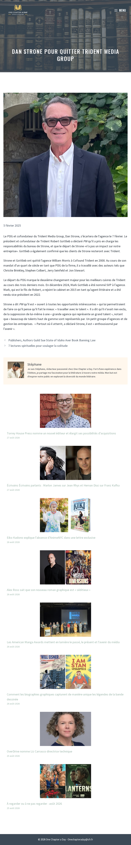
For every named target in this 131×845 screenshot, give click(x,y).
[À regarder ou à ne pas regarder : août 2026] (65, 796)
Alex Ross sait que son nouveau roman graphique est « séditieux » (48, 590)
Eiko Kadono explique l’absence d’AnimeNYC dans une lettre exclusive (51, 538)
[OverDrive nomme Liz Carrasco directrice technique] (65, 743)
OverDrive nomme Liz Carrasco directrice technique (39, 751)
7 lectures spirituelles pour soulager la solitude (38, 346)
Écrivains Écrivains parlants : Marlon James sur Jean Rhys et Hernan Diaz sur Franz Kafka (63, 485)
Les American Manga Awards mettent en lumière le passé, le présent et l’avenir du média (63, 642)
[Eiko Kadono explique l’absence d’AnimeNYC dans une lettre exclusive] (65, 530)
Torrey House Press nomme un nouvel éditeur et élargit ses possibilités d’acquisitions (61, 433)
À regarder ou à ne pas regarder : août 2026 (34, 804)
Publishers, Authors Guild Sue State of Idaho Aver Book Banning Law (52, 340)
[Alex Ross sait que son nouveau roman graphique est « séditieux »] (65, 582)
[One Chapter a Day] (17, 10)
